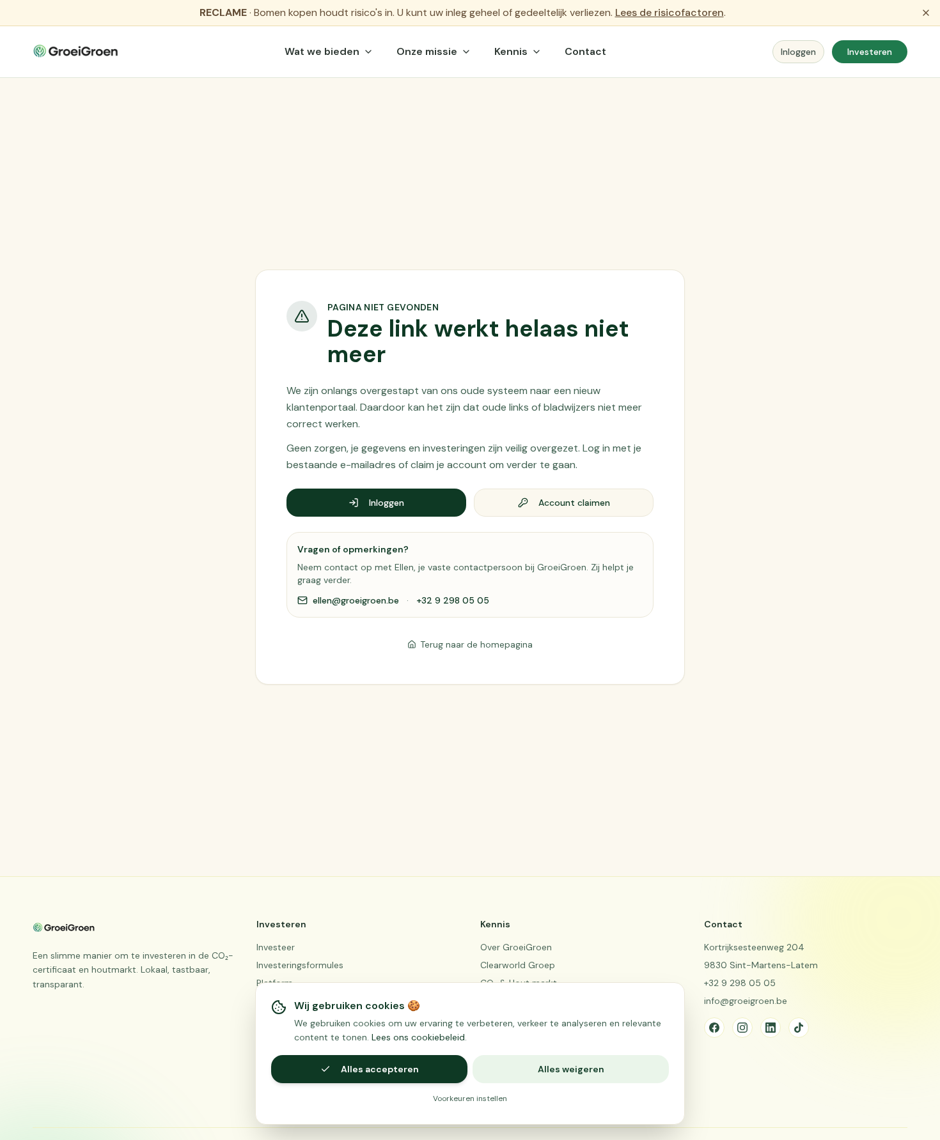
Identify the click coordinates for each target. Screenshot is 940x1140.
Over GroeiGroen (516, 947)
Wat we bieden (322, 51)
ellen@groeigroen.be (356, 600)
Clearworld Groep (517, 965)
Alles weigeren (571, 1069)
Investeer (275, 947)
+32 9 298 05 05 (452, 600)
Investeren (869, 51)
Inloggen (798, 51)
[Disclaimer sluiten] (926, 13)
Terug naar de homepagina (476, 644)
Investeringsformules (299, 965)
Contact (585, 51)
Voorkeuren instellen (470, 1098)
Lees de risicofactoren (669, 12)
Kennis (511, 51)
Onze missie (426, 51)
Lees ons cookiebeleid (418, 1037)
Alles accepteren (380, 1069)
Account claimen (574, 502)
